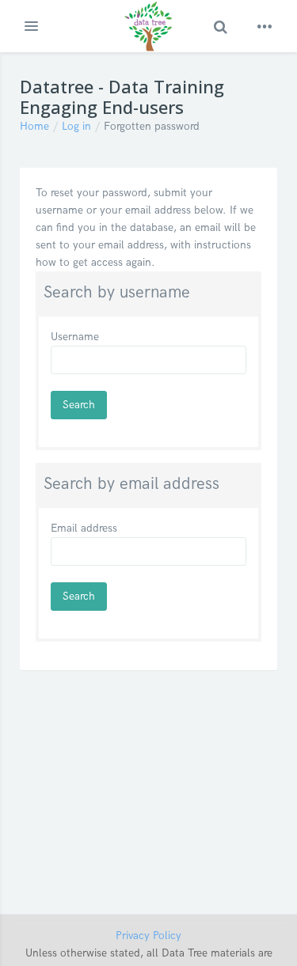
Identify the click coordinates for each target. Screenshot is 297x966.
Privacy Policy (148, 935)
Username (75, 336)
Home (34, 126)
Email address (84, 528)
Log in (76, 126)
